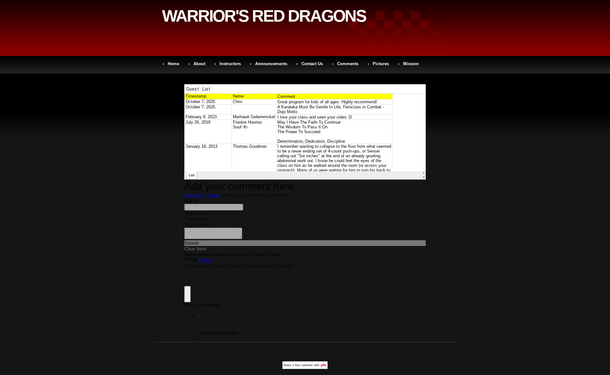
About (199, 63)
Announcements (271, 63)
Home (173, 63)
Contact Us (312, 63)
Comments (347, 63)
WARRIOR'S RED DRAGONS (264, 16)
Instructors (230, 63)
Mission (411, 63)
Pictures (381, 63)
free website (304, 365)
